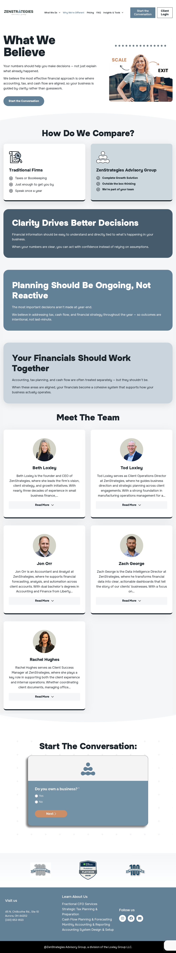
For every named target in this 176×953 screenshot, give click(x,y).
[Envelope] (139, 918)
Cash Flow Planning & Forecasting (87, 919)
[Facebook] (131, 918)
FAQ (98, 12)
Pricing (90, 12)
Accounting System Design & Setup (88, 930)
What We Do (50, 12)
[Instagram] (122, 918)
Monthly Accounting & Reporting (86, 924)
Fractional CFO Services (79, 904)
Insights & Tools (111, 12)
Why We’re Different (73, 12)
